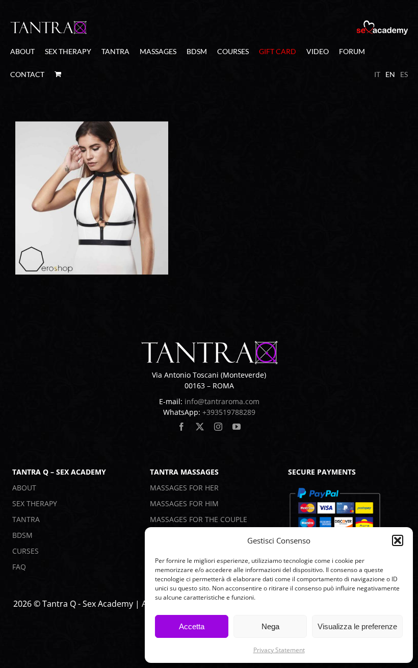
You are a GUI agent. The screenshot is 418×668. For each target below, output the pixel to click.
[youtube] (236, 427)
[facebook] (181, 427)
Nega (270, 626)
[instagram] (218, 427)
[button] (398, 540)
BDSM (22, 535)
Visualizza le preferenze (357, 626)
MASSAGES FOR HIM (184, 503)
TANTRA (26, 519)
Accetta (191, 626)
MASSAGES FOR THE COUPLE (198, 519)
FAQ (19, 567)
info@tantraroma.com (222, 401)
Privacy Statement (279, 650)
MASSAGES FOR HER (184, 487)
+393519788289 (228, 412)
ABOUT (24, 487)
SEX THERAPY (34, 503)
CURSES (25, 551)
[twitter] (200, 427)
